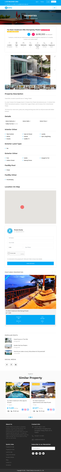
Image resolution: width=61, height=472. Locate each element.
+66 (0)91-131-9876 (39, 436)
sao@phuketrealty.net (39, 439)
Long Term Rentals (10, 454)
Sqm (37, 1)
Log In (48, 1)
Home (26, 18)
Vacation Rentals (10, 457)
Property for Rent (10, 449)
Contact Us (8, 462)
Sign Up (53, 1)
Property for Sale (10, 447)
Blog (7, 460)
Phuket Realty (18, 230)
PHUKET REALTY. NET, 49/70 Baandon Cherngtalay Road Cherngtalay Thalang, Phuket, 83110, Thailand (43, 429)
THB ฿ (42, 1)
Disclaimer (8, 465)
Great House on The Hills (21, 339)
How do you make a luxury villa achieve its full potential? (29, 351)
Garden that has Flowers (20, 345)
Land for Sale (9, 452)
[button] (55, 56)
